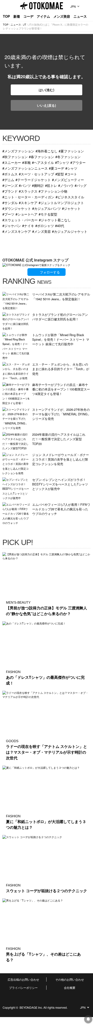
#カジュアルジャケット (69, 231)
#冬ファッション (68, 156)
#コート (71, 173)
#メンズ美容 (41, 231)
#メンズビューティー (68, 179)
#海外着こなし (46, 150)
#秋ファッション (15, 156)
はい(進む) (46, 89)
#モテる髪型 (48, 214)
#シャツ (71, 168)
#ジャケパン (11, 225)
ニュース (80, 16)
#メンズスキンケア (16, 231)
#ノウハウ (65, 185)
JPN (73, 6)
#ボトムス (10, 173)
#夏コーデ (56, 168)
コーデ (28, 16)
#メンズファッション (18, 150)
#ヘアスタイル (43, 162)
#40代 (59, 225)
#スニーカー (11, 162)
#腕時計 (38, 185)
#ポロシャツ (44, 225)
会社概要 (69, 987)
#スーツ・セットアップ (36, 173)
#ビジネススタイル (70, 196)
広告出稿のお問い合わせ (23, 979)
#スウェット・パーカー (20, 219)
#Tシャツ (62, 162)
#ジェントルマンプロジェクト (61, 202)
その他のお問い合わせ (69, 979)
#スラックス (28, 191)
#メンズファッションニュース (25, 168)
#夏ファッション (71, 150)
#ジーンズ (10, 185)
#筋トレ (51, 185)
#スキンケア (28, 202)
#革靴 (26, 162)
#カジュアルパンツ (46, 208)
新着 (16, 16)
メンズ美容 (61, 16)
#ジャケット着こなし (55, 219)
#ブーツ (8, 214)
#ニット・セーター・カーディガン (28, 196)
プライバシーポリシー (23, 987)
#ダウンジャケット (16, 208)
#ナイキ (28, 225)
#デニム (8, 179)
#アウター (78, 162)
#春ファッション (41, 156)
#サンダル (10, 202)
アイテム (43, 16)
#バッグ (81, 185)
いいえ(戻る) (46, 105)
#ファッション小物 (53, 191)
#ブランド (10, 191)
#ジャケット (71, 208)
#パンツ (25, 185)
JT (24, 24)
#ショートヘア (26, 214)
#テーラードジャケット (33, 179)
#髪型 (59, 173)
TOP (6, 16)
